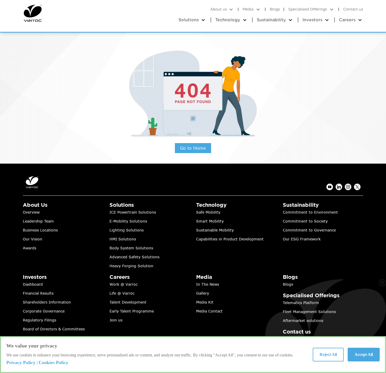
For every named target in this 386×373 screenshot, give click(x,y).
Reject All (328, 354)
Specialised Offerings (307, 9)
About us (219, 9)
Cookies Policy (53, 362)
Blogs (275, 9)
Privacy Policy (21, 362)
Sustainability (272, 19)
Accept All (363, 354)
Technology (228, 19)
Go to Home (193, 148)
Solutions (189, 19)
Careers (348, 19)
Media (248, 9)
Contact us (353, 9)
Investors (313, 19)
